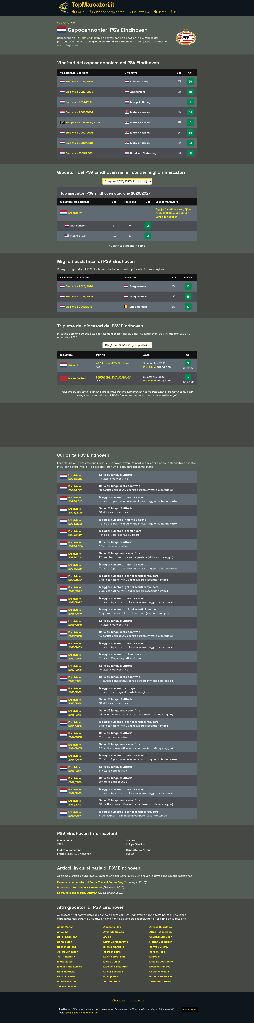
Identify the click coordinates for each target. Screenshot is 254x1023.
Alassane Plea (112, 927)
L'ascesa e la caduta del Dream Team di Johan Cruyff (91, 882)
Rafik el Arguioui (176, 213)
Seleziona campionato (108, 12)
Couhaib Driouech (160, 936)
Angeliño (62, 932)
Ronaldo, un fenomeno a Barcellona (80, 887)
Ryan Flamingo (66, 981)
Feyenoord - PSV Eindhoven (113, 377)
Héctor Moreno (66, 946)
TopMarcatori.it (93, 4)
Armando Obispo (113, 932)
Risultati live (140, 12)
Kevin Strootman (114, 956)
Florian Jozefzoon (160, 941)
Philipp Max (110, 976)
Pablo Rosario (66, 976)
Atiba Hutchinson (160, 932)
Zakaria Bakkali (67, 986)
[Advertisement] (127, 424)
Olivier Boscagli (113, 971)
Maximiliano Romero (69, 966)
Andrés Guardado (160, 927)
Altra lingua (189, 1009)
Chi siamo (118, 1000)
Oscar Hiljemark (159, 971)
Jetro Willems (112, 951)
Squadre (63, 22)
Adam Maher (65, 927)
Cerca (161, 12)
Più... (177, 12)
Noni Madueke (66, 971)
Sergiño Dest (111, 981)
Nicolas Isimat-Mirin (115, 966)
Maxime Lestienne (161, 961)
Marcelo (154, 956)
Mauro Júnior (111, 961)
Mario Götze (65, 961)
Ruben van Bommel (161, 976)
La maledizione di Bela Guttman (77, 892)
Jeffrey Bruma (158, 946)
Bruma (107, 936)
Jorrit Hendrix (66, 956)
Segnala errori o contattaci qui (81, 1012)
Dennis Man (64, 941)
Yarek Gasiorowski (160, 981)
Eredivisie (79, 81)
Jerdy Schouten (67, 951)
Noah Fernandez (159, 966)
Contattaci (137, 1000)
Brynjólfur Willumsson (169, 209)
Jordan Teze (157, 951)
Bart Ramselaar (67, 936)
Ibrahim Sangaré (113, 946)
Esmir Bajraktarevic (115, 941)
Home (79, 12)
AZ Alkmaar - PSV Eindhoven (113, 363)
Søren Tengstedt (167, 216)
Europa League (83, 122)
